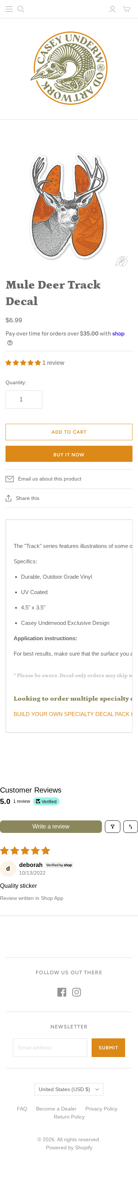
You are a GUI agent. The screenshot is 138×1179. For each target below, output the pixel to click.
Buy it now (69, 454)
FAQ (22, 1109)
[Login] (112, 9)
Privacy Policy (101, 1109)
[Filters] (112, 826)
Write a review (51, 826)
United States (64, 1089)
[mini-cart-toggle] (126, 9)
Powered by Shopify (69, 1147)
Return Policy (69, 1117)
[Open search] (21, 9)
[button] (24, 363)
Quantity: (16, 382)
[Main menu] (9, 9)
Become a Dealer (56, 1109)
